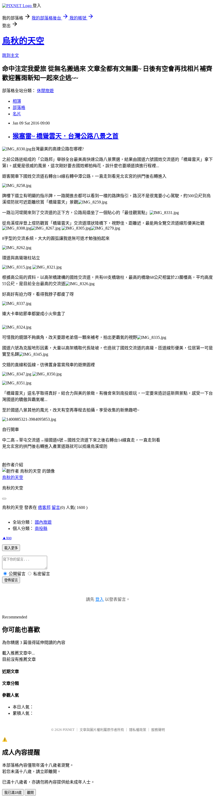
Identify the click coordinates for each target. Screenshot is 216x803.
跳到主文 (10, 55)
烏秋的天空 (23, 41)
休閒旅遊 (45, 90)
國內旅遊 (43, 522)
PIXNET (69, 730)
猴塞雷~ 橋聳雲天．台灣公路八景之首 (66, 136)
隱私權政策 (137, 730)
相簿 (17, 101)
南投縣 (41, 528)
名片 (17, 114)
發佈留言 (11, 580)
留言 (56, 507)
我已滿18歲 (13, 793)
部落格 (19, 107)
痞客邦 (44, 507)
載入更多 (11, 548)
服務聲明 (158, 730)
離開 (30, 793)
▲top (7, 538)
